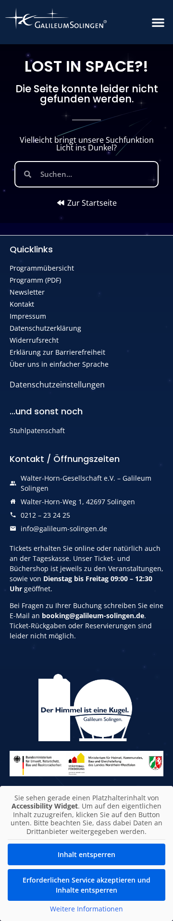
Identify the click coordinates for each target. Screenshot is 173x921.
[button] (158, 22)
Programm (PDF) (35, 280)
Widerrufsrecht (34, 340)
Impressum (28, 316)
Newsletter (27, 292)
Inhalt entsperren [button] (86, 854)
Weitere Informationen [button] (86, 909)
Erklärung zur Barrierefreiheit (57, 352)
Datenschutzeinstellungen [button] (57, 384)
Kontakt (22, 304)
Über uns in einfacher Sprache (59, 364)
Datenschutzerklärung (45, 328)
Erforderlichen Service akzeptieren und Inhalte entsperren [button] (86, 885)
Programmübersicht (42, 268)
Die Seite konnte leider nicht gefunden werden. (86, 94)
